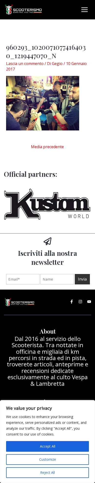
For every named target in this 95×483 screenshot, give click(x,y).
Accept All (47, 446)
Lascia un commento (25, 63)
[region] (47, 441)
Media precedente (47, 146)
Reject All (47, 472)
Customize (47, 459)
